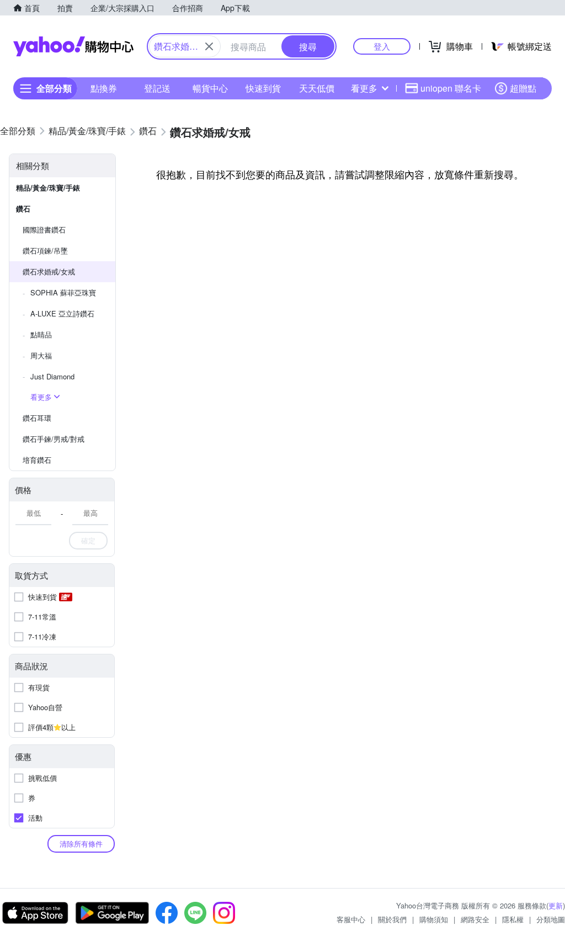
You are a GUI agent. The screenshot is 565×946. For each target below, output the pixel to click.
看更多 (364, 88)
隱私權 (513, 919)
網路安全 (475, 919)
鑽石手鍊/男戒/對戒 (53, 439)
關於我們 (392, 919)
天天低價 (316, 88)
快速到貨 (263, 88)
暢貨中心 (210, 88)
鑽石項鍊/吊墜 (45, 250)
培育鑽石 (37, 459)
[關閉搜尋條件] (209, 46)
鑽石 (23, 208)
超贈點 (523, 88)
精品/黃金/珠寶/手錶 (48, 187)
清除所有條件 (81, 843)
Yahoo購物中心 (73, 46)
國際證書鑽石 (44, 229)
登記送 (157, 88)
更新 (555, 905)
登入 (382, 46)
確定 (88, 540)
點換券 (103, 88)
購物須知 (433, 919)
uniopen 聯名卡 (450, 88)
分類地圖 (550, 919)
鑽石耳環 (37, 418)
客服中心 (351, 919)
